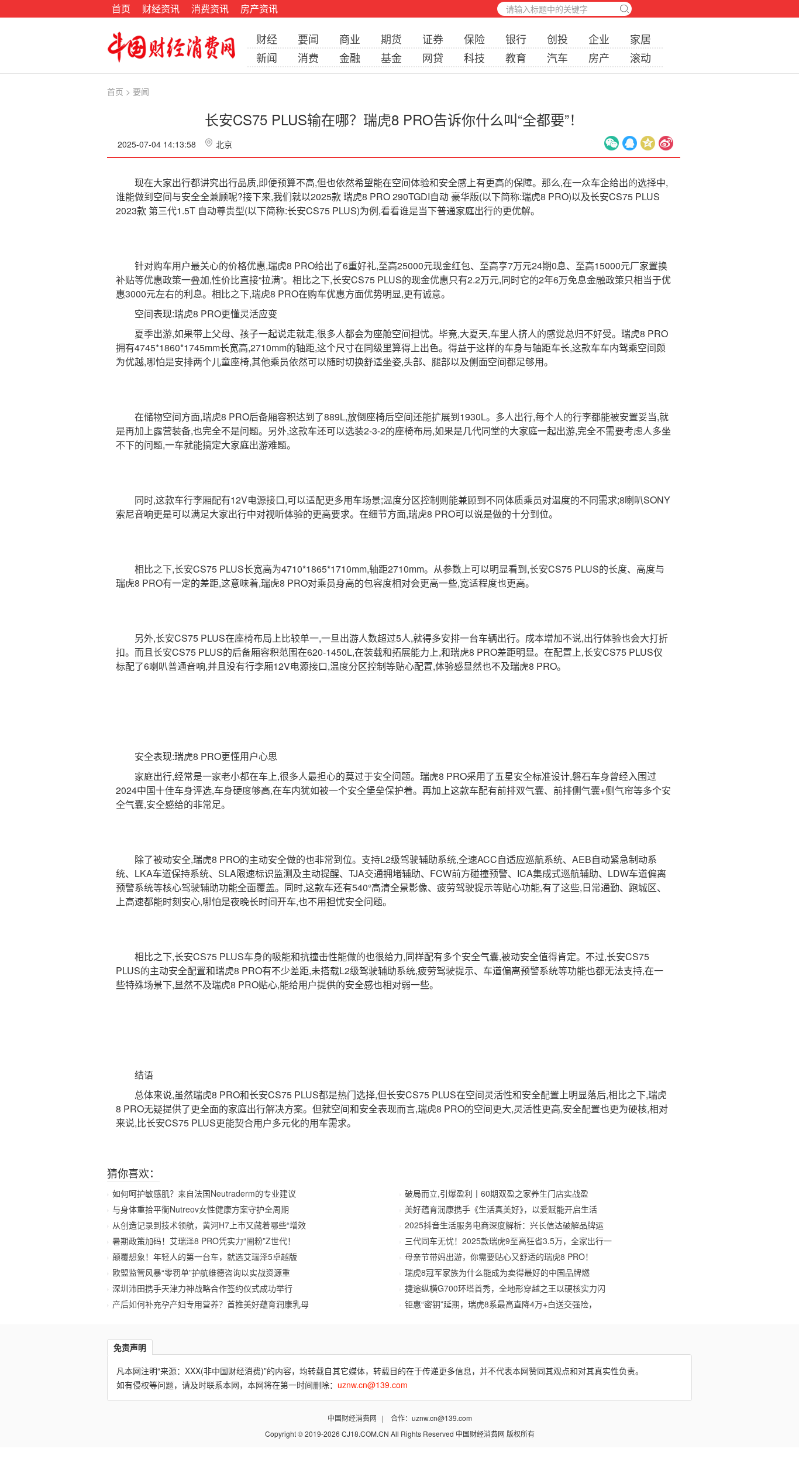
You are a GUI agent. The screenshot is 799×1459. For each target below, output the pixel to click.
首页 (121, 8)
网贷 (432, 57)
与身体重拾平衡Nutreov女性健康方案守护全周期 (200, 1209)
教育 (515, 57)
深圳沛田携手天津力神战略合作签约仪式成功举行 (202, 1288)
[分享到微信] (611, 143)
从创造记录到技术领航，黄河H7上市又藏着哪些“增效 (209, 1225)
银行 (515, 38)
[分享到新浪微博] (666, 143)
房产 (598, 57)
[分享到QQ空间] (647, 143)
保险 (474, 38)
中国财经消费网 (353, 1418)
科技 (474, 57)
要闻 (308, 38)
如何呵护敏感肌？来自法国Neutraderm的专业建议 (204, 1193)
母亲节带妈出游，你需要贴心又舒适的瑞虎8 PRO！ (499, 1256)
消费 (308, 57)
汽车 (557, 57)
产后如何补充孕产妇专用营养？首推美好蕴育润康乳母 (210, 1304)
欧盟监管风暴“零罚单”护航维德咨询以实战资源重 (201, 1272)
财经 (266, 38)
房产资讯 (259, 8)
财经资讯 (161, 8)
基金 (391, 57)
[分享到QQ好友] (629, 143)
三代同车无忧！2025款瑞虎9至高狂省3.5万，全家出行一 (508, 1240)
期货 (391, 38)
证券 (432, 38)
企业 (598, 38)
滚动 (640, 57)
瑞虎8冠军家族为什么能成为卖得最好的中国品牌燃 (497, 1272)
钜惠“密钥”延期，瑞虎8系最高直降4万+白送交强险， (501, 1304)
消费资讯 (210, 8)
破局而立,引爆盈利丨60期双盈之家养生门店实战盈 (496, 1193)
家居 (640, 38)
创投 (557, 38)
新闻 (266, 57)
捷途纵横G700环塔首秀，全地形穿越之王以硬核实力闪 (505, 1288)
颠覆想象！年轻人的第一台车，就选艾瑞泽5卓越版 (204, 1256)
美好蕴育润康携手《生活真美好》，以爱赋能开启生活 (501, 1209)
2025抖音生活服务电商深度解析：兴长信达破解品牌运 (504, 1225)
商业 (349, 38)
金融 (349, 57)
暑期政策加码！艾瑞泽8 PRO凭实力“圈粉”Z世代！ (203, 1240)
